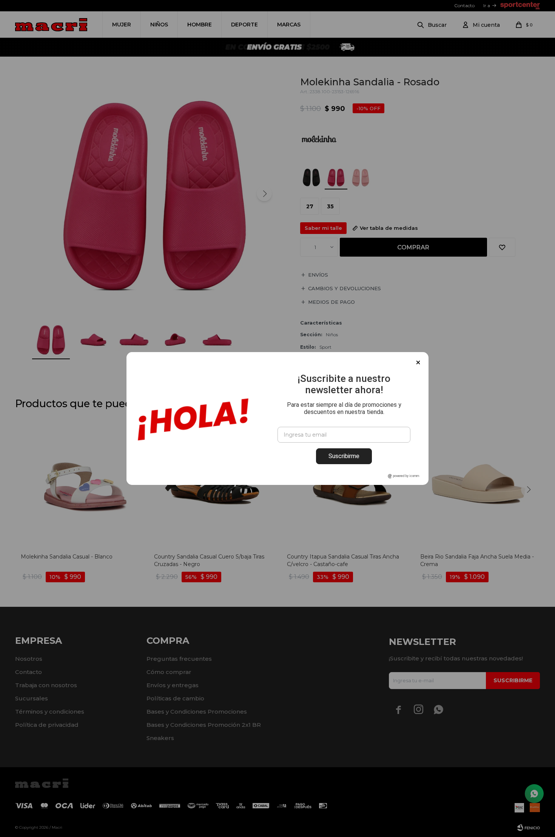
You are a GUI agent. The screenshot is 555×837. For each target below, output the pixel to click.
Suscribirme (343, 456)
